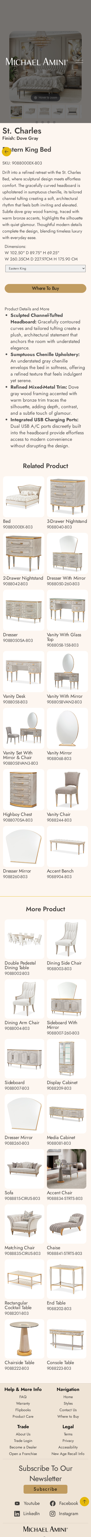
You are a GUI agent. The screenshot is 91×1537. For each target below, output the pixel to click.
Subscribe (45, 1489)
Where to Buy (45, 288)
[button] (79, 61)
